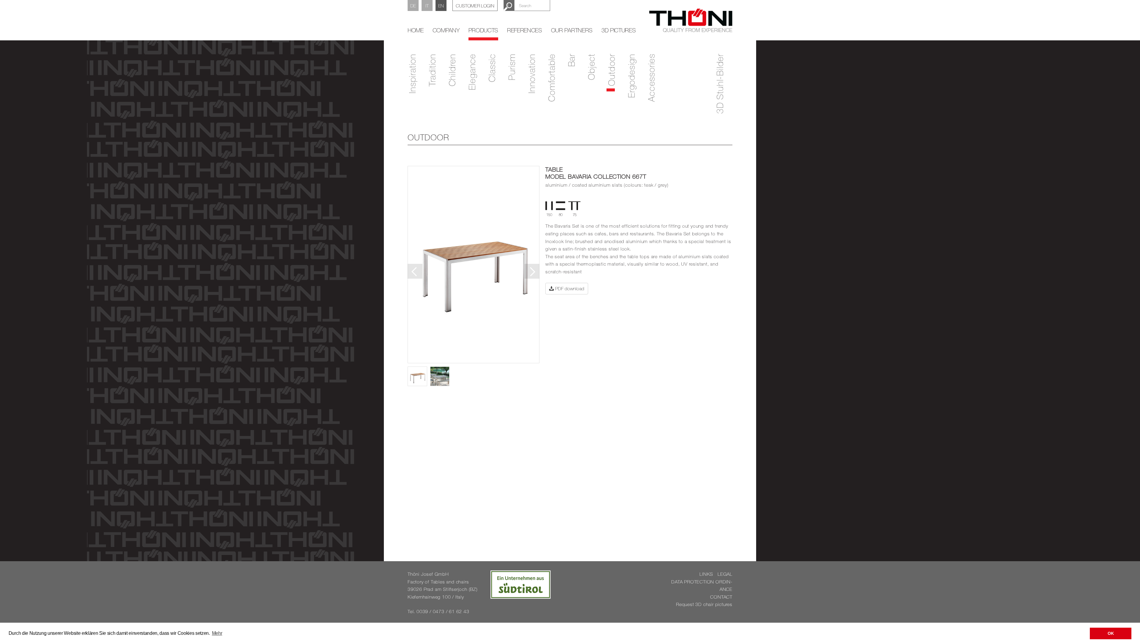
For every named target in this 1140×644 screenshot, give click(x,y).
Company (446, 30)
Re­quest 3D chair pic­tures (704, 604)
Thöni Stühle (690, 20)
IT (426, 5)
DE (413, 5)
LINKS (706, 574)
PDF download (569, 288)
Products (483, 30)
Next (532, 271)
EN (441, 5)
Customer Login (475, 5)
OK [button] (1111, 633)
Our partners (572, 30)
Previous (415, 271)
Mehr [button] (217, 633)
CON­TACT (721, 596)
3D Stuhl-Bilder (719, 84)
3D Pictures (618, 30)
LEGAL (725, 574)
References (524, 30)
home (416, 30)
